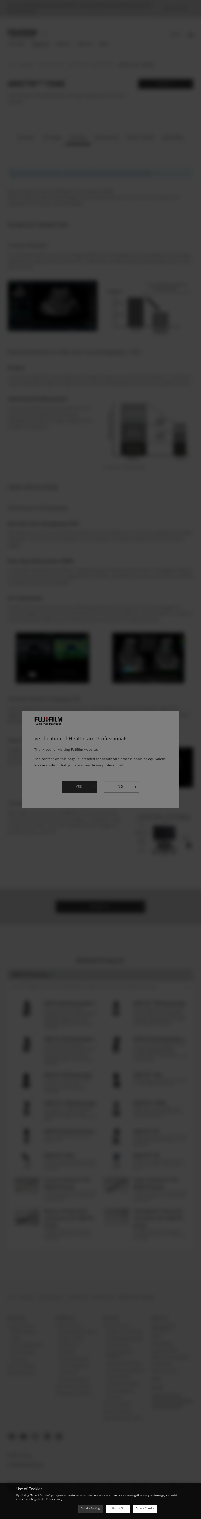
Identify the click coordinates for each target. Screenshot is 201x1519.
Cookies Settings (91, 1508)
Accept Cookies (145, 1508)
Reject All (117, 1508)
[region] (100, 1501)
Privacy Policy (54, 1499)
